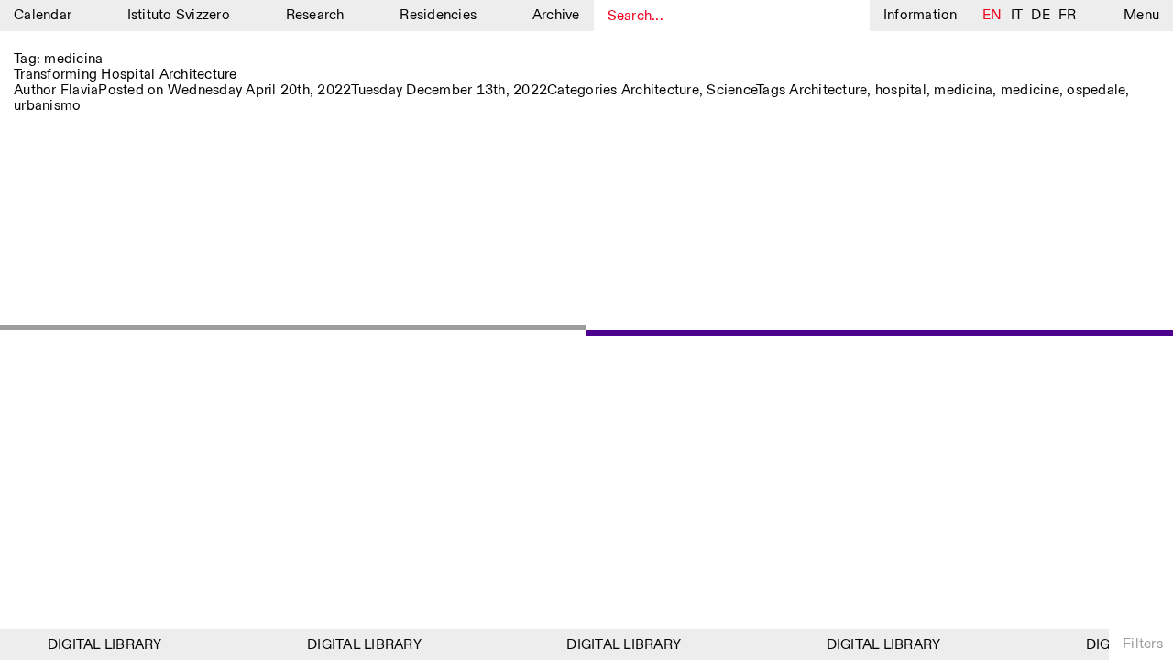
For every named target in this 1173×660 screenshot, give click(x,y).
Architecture (660, 90)
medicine (1030, 90)
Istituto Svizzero (178, 15)
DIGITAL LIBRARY (101, 645)
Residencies (438, 15)
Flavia (79, 90)
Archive (556, 15)
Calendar (42, 15)
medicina (963, 90)
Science (731, 90)
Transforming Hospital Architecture (125, 74)
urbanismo (47, 106)
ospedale (1096, 90)
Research (315, 15)
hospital (900, 90)
